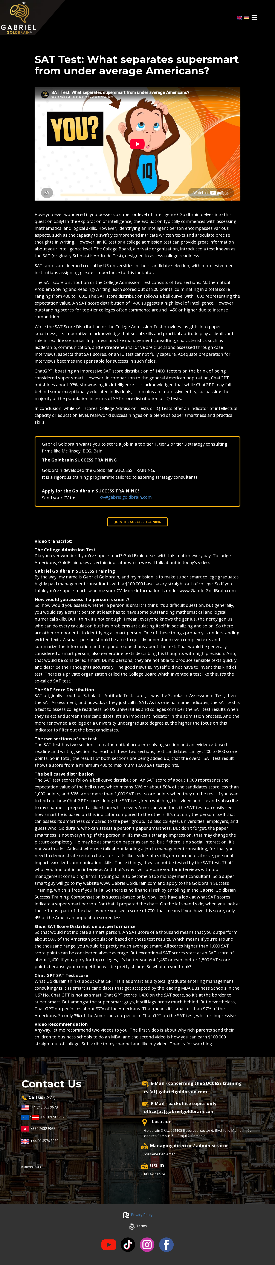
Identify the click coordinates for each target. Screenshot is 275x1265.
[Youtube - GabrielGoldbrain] (108, 1244)
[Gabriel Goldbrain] (32, 17)
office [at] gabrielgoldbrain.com (179, 1111)
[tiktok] (128, 1244)
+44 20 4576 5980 (44, 1140)
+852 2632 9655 (42, 1128)
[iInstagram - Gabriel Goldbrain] (147, 1244)
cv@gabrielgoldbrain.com (126, 497)
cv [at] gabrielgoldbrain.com (175, 1092)
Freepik (37, 1166)
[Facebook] (166, 1244)
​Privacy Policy (141, 1214)
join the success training (137, 522)
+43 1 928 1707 (52, 1117)
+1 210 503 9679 (45, 1107)
